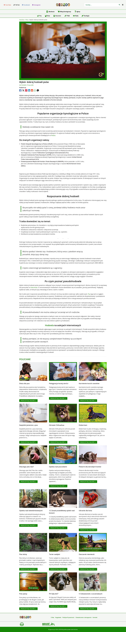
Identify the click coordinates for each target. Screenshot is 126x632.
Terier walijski (54, 554)
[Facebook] (20, 90)
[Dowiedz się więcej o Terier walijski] (63, 542)
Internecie (33, 287)
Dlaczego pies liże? (26, 467)
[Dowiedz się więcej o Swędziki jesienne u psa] (33, 413)
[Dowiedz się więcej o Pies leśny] (33, 542)
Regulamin (58, 617)
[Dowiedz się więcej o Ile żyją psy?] (63, 582)
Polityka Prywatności (68, 617)
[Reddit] (32, 90)
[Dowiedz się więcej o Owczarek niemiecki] (93, 542)
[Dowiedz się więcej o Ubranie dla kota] (93, 498)
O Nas (52, 617)
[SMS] (38, 90)
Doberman (83, 425)
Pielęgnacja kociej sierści (58, 383)
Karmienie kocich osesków (89, 383)
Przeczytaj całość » (28, 400)
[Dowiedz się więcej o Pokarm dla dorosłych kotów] (93, 455)
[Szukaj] (119, 5)
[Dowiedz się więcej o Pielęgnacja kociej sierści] (63, 371)
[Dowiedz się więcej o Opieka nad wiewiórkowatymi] (33, 498)
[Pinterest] (26, 90)
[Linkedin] (29, 90)
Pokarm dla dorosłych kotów (90, 467)
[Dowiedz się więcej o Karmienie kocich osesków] (93, 371)
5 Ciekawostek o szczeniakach (90, 594)
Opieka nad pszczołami (58, 467)
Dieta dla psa (24, 383)
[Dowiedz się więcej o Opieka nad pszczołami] (63, 455)
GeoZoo (21, 20)
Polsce (53, 135)
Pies (27, 20)
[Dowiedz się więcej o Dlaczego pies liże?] (33, 455)
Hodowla (49, 325)
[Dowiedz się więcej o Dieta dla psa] (33, 371)
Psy (89, 294)
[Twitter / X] (23, 90)
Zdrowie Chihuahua (56, 425)
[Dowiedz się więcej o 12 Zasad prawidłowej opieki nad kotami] (63, 498)
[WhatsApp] (35, 90)
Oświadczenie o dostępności (83, 617)
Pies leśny (23, 554)
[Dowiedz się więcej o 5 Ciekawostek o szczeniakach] (93, 582)
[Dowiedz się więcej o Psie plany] (33, 582)
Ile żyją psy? (53, 593)
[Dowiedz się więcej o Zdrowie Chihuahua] (63, 413)
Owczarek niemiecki (86, 554)
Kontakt (95, 617)
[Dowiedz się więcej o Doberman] (93, 413)
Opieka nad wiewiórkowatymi (31, 510)
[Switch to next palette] (122, 4)
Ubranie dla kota (85, 510)
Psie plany (23, 594)
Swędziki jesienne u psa (28, 425)
